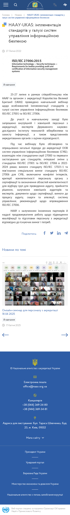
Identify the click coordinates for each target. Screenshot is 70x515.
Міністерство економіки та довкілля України (35, 483)
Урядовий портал (35, 462)
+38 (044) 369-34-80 (35, 404)
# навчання (9, 84)
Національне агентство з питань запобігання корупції (35, 494)
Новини (18, 15)
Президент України (35, 451)
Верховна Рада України (35, 473)
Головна (6, 15)
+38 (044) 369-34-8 (34, 409)
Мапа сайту (33, 437)
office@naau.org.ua (35, 386)
